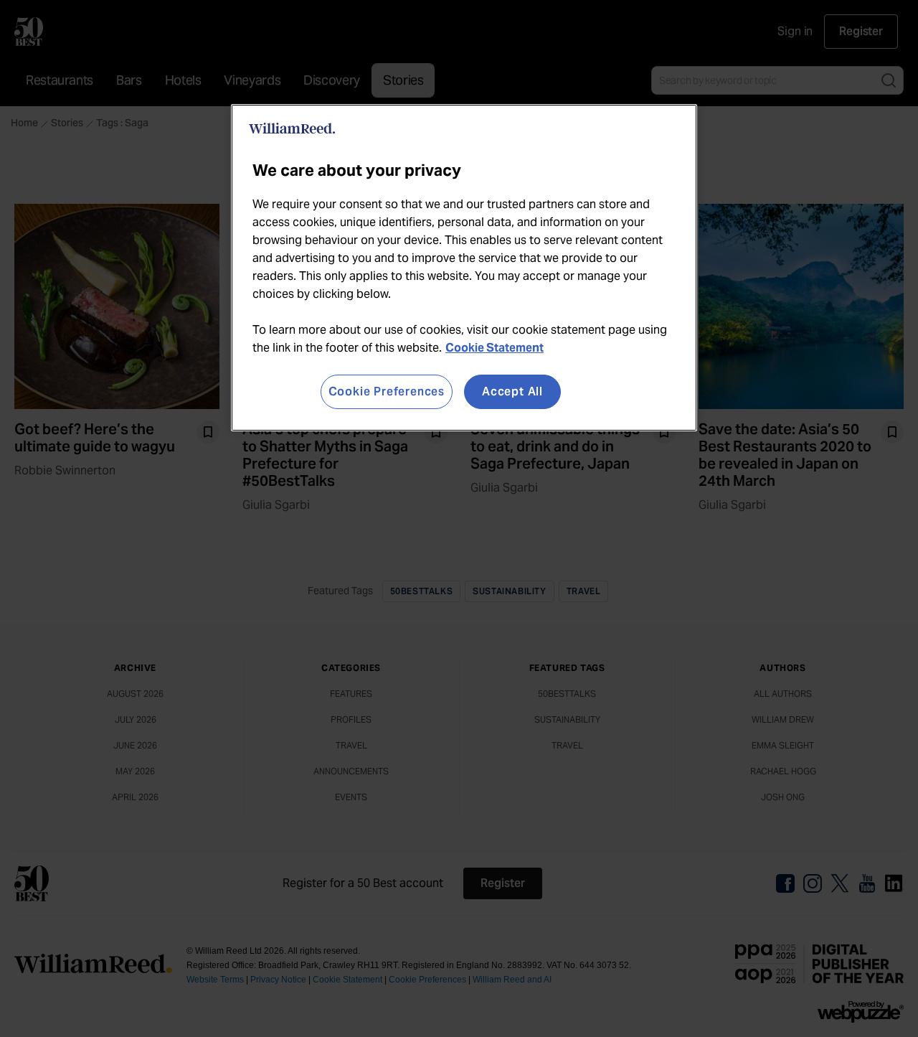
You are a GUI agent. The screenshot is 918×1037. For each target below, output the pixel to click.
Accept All (512, 391)
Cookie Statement (494, 347)
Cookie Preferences (386, 391)
